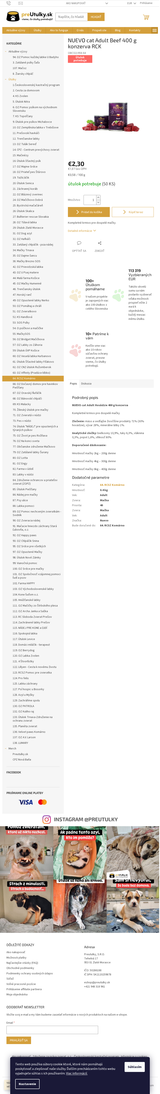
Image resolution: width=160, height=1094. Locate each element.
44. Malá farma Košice (26, 278)
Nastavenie (27, 1084)
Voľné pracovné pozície (21, 984)
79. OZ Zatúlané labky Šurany (31, 452)
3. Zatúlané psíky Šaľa (26, 63)
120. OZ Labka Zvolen (26, 656)
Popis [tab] (73, 384)
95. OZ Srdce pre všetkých (29, 546)
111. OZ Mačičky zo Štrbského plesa (35, 606)
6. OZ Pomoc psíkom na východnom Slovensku (35, 109)
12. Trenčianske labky (26, 139)
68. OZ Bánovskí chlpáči (27, 399)
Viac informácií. (77, 1073)
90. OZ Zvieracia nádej (26, 520)
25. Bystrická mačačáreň (28, 205)
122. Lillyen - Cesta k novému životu (34, 667)
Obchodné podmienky (20, 968)
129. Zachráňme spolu (26, 700)
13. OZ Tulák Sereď (24, 144)
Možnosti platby (16, 958)
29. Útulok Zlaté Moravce (28, 228)
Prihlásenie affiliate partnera (24, 989)
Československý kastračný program (96, 1056)
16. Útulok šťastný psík (27, 161)
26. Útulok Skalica (23, 211)
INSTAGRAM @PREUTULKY (86, 819)
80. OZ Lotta (20, 458)
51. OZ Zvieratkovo (24, 311)
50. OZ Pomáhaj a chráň (27, 306)
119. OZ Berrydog (24, 650)
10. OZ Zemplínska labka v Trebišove (36, 127)
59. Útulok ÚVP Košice (26, 351)
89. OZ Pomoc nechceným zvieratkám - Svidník (37, 513)
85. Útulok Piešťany (24, 489)
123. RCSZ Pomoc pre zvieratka (32, 673)
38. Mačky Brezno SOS (26, 261)
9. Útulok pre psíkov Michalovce (32, 122)
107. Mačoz (19, 68)
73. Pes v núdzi (22, 421)
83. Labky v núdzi (23, 475)
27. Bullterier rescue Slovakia (31, 217)
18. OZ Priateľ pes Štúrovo (29, 172)
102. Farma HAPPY (24, 583)
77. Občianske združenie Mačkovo (34, 447)
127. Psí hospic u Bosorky (28, 689)
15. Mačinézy (21, 155)
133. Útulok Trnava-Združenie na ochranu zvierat (32, 719)
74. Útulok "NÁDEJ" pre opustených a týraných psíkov (35, 428)
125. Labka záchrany (25, 684)
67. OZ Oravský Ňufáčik (27, 393)
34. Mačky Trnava (23, 250)
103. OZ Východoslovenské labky (33, 589)
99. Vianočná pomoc (25, 563)
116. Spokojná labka (25, 633)
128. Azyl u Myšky (23, 695)
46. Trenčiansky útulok (26, 289)
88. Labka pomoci (23, 506)
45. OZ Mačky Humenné (27, 284)
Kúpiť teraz (135, 212)
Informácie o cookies (134, 1056)
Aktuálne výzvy (18, 52)
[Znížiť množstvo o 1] (98, 202)
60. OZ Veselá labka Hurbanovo (32, 356)
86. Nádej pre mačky (25, 495)
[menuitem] (15, 30)
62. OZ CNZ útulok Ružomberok (32, 367)
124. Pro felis (21, 678)
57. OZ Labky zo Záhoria (27, 345)
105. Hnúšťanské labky (26, 600)
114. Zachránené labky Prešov (31, 622)
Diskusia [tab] (86, 384)
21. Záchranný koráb (25, 189)
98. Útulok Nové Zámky (27, 558)
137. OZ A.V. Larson (24, 737)
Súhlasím (135, 1067)
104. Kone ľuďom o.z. (26, 595)
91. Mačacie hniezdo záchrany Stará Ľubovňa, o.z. (35, 528)
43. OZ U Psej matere (26, 272)
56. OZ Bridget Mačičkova (28, 339)
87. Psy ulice (20, 500)
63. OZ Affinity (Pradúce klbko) (31, 373)
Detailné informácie (80, 231)
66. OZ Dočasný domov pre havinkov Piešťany (35, 386)
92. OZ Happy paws (24, 535)
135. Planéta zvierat (25, 726)
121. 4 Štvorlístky (23, 661)
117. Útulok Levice (24, 639)
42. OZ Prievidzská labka (28, 267)
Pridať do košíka (91, 212)
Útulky (12, 79)
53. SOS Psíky (21, 323)
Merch (12, 749)
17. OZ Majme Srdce (25, 167)
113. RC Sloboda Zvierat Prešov (32, 617)
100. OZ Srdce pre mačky (28, 569)
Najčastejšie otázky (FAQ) (22, 963)
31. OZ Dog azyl (22, 233)
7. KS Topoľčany (23, 116)
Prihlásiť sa (19, 1040)
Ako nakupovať (76, 3)
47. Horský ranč (22, 295)
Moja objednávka (17, 994)
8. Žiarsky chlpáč (23, 74)
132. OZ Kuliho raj (23, 711)
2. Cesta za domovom (26, 90)
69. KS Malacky (22, 404)
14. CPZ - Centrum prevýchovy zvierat (36, 150)
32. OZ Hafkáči (21, 239)
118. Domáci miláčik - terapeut (31, 645)
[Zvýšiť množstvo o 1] (98, 197)
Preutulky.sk (20, 754)
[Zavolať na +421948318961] (12, 3)
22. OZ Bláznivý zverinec (28, 194)
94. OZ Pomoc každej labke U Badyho (36, 57)
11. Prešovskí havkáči (26, 133)
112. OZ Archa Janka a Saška (30, 611)
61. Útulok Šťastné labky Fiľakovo (33, 362)
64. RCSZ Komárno (24, 378)
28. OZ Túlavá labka (25, 222)
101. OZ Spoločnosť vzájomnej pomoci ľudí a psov (37, 576)
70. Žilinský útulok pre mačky (30, 410)
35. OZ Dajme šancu (25, 256)
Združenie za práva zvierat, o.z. (52, 1056)
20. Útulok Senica (23, 183)
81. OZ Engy (20, 463)
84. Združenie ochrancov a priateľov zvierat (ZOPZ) (35, 482)
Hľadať (96, 17)
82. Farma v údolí (23, 469)
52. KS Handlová (22, 317)
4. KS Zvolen (20, 96)
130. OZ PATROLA (23, 706)
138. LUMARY (20, 743)
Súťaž (10, 979)
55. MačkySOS (21, 334)
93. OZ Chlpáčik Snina (26, 541)
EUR (130, 3)
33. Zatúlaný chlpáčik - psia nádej (33, 245)
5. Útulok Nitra (21, 102)
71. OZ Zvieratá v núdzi (27, 415)
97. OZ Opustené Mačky (27, 552)
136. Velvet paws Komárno (29, 732)
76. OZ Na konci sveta (26, 441)
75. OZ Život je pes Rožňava (30, 436)
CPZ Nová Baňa (22, 760)
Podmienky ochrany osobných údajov (29, 973)
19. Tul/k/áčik (21, 178)
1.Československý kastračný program (36, 85)
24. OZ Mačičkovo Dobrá (28, 200)
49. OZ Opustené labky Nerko (31, 300)
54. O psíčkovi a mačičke (28, 328)
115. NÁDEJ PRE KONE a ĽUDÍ (30, 628)
